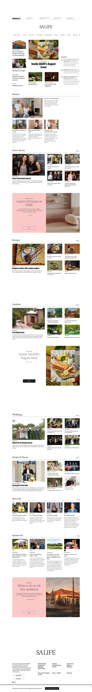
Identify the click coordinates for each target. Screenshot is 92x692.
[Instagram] (15, 682)
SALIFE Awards (16, 35)
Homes (68, 35)
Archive (40, 674)
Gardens (25, 35)
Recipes (56, 35)
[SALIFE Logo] (46, 27)
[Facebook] (13, 682)
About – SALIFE (56, 673)
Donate (19, 678)
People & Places (48, 35)
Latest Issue (31, 35)
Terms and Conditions (44, 673)
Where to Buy (41, 668)
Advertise (69, 673)
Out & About (39, 35)
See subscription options (52, 688)
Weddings (62, 35)
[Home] (19, 19)
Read (29, 228)
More (77, 151)
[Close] (90, 686)
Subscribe (75, 35)
